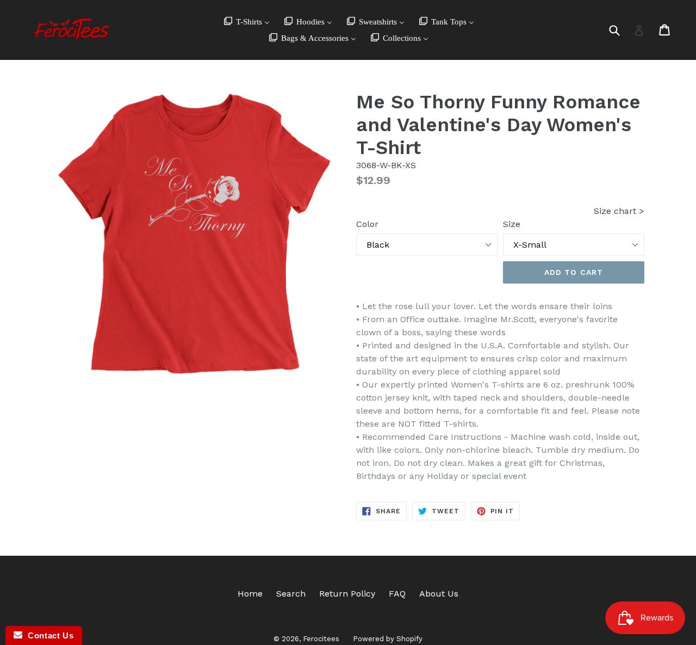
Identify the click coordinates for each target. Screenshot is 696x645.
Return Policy (347, 593)
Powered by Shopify (387, 639)
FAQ (397, 593)
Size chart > (619, 211)
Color (367, 224)
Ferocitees (321, 639)
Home (250, 593)
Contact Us (47, 635)
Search (291, 593)
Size (511, 224)
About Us (438, 593)
